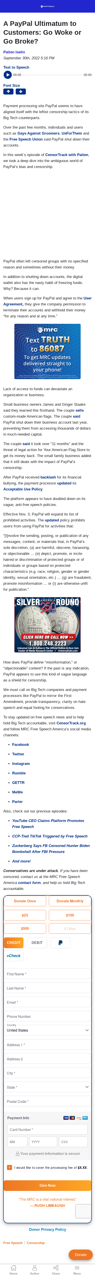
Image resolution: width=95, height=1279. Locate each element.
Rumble (19, 773)
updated (64, 483)
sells (80, 410)
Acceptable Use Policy (22, 489)
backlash (48, 477)
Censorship (36, 1243)
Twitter (18, 754)
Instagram (21, 764)
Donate (81, 1255)
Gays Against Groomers (38, 133)
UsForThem (72, 133)
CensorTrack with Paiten (66, 155)
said (76, 416)
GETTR (18, 783)
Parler (17, 802)
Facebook (20, 745)
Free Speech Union (26, 139)
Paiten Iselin (14, 52)
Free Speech (13, 1243)
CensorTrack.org (70, 723)
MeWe (17, 792)
